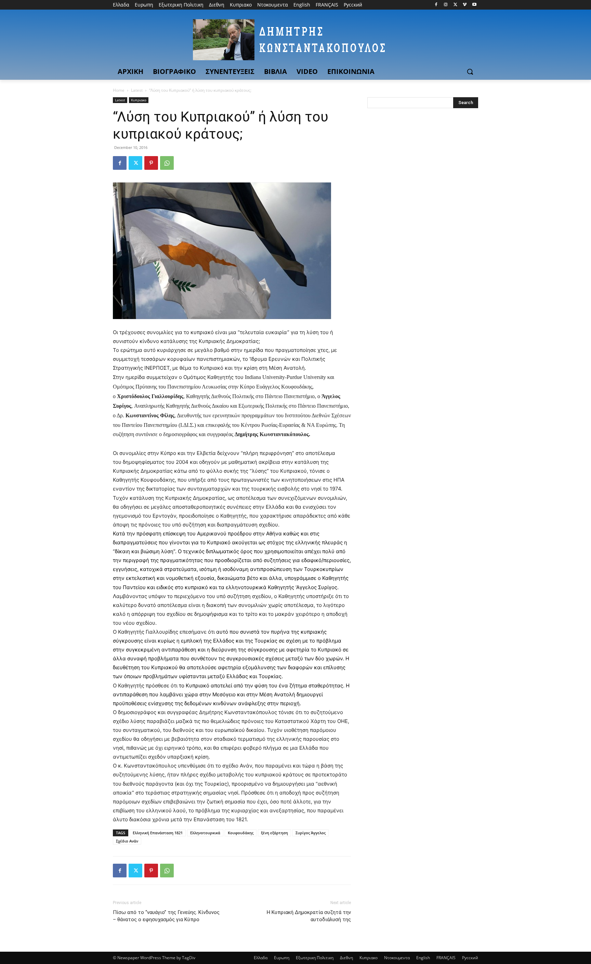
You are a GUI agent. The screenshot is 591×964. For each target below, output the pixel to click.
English (423, 958)
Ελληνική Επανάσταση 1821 (158, 832)
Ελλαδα (260, 958)
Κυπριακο (138, 100)
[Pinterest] (151, 163)
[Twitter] (455, 5)
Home (118, 90)
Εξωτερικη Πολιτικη (314, 958)
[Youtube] (474, 5)
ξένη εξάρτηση (274, 832)
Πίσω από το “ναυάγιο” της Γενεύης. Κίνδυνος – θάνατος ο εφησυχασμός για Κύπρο (166, 916)
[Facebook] (436, 5)
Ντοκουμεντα (397, 958)
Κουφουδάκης (240, 832)
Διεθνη (346, 958)
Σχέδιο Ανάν (127, 841)
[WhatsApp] (167, 163)
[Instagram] (446, 5)
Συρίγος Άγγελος (311, 832)
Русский (470, 958)
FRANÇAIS (446, 958)
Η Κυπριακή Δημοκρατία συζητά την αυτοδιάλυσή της (309, 916)
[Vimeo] (465, 5)
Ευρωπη (281, 958)
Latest (137, 90)
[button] (470, 71)
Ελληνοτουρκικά (205, 832)
